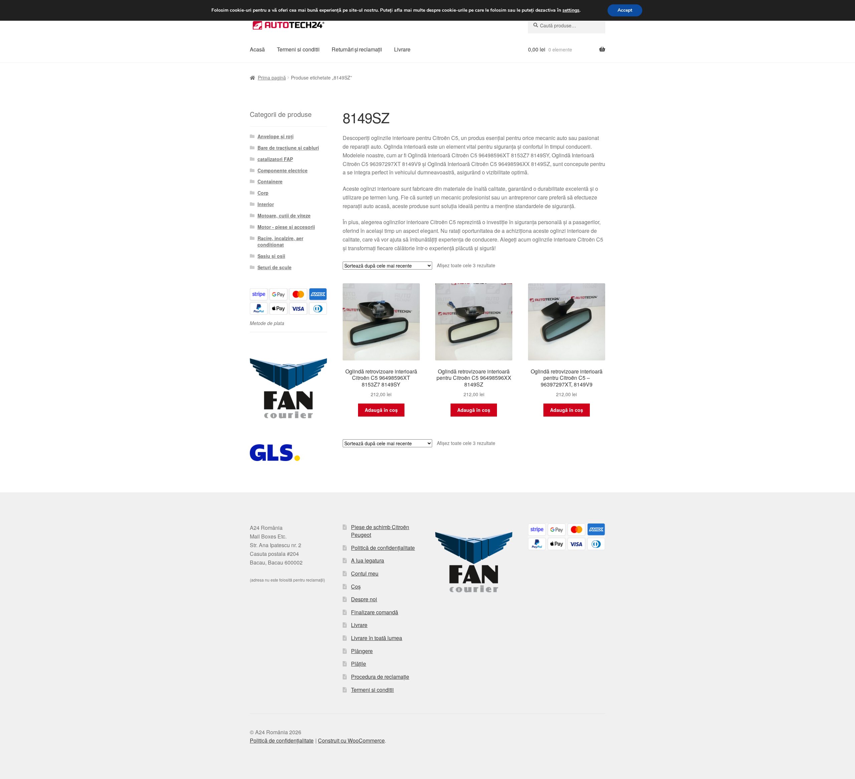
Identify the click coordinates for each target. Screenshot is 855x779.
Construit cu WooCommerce (351, 740)
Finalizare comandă (374, 612)
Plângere (362, 651)
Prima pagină (272, 77)
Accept (625, 10)
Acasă (257, 49)
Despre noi (364, 599)
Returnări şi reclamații (357, 49)
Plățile (358, 663)
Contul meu (364, 573)
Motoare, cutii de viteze (284, 215)
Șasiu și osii (271, 256)
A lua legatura (367, 560)
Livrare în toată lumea (376, 638)
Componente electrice (283, 170)
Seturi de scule (275, 267)
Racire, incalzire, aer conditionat (280, 241)
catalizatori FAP (275, 159)
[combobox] (566, 25)
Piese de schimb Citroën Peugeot (380, 530)
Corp (263, 192)
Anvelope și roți (276, 136)
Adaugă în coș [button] (381, 410)
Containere (270, 181)
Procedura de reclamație (380, 676)
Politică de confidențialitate (383, 548)
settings (570, 10)
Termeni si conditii (298, 49)
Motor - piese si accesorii (286, 226)
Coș (356, 586)
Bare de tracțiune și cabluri (288, 147)
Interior (266, 204)
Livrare (402, 49)
